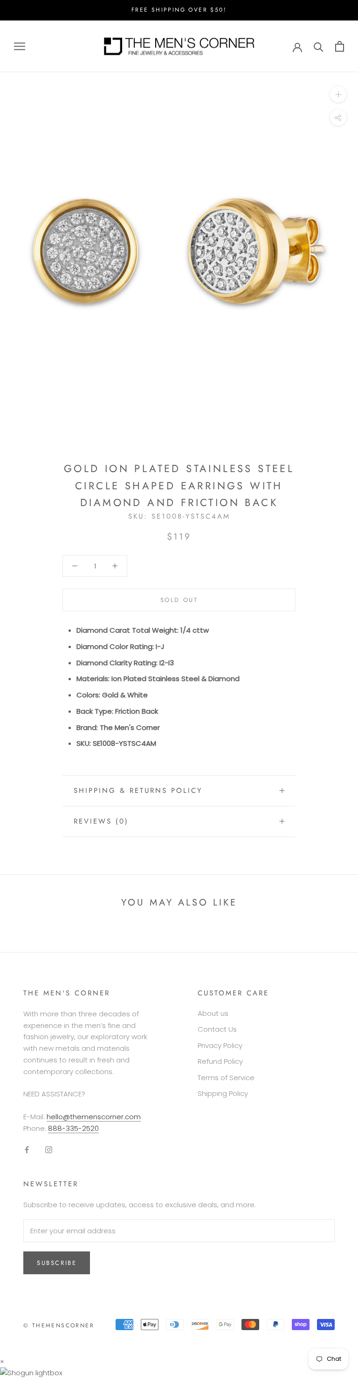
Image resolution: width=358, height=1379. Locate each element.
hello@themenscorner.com (94, 1117)
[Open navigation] (19, 46)
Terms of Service (226, 1077)
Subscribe (56, 1262)
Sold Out (179, 599)
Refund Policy (220, 1061)
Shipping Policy (223, 1093)
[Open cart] (339, 46)
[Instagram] (48, 1150)
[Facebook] (26, 1150)
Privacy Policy (220, 1045)
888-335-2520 (73, 1128)
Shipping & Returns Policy (138, 790)
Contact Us (217, 1029)
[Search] (319, 46)
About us (213, 1013)
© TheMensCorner (58, 1325)
